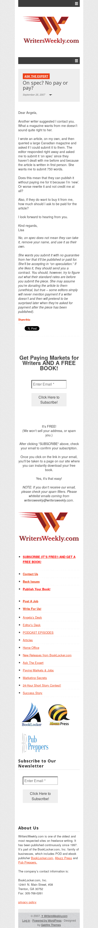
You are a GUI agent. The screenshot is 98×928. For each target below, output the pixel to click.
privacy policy (27, 902)
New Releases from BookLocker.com (47, 655)
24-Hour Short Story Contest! (42, 685)
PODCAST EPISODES (38, 632)
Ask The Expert (36, 76)
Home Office (31, 647)
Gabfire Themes (51, 925)
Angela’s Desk (32, 617)
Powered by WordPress (47, 920)
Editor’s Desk (32, 625)
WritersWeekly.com (54, 916)
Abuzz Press (63, 858)
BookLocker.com (42, 858)
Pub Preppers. (27, 862)
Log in (26, 920)
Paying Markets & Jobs (38, 670)
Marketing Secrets (35, 678)
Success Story (32, 693)
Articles (28, 640)
